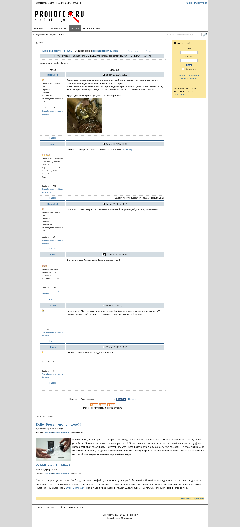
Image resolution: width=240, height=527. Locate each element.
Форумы (68, 51)
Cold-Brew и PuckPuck (53, 465)
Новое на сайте (92, 28)
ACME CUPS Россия (68, 3)
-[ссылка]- (127, 149)
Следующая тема (153, 51)
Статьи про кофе (57, 28)
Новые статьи (76, 507)
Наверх (52, 138)
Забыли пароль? (189, 78)
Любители (48, 432)
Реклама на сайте (56, 507)
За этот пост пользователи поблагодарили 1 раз (139, 198)
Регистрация (200, 3)
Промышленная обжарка (105, 51)
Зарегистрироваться (189, 75)
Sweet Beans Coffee (44, 3)
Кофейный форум (51, 51)
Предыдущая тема (136, 51)
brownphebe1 (180, 94)
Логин (189, 3)
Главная (39, 28)
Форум (75, 28)
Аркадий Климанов (61, 432)
